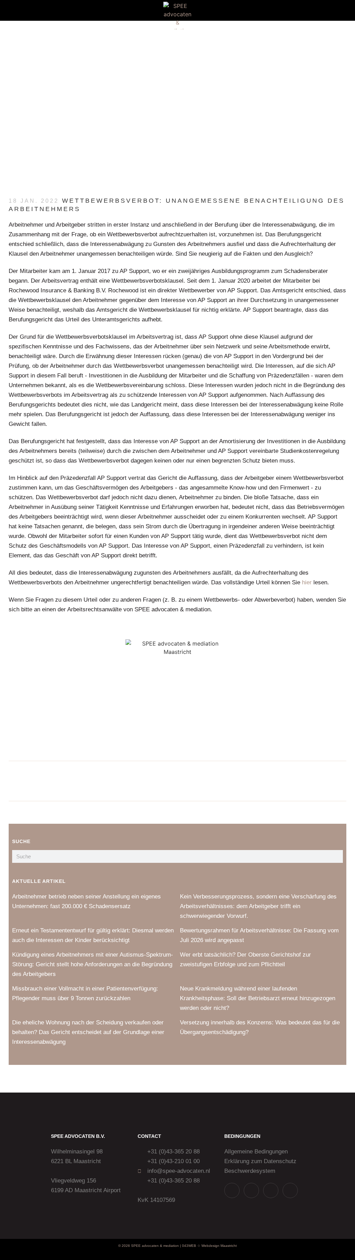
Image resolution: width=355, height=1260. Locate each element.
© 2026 (124, 1246)
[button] (20, 10)
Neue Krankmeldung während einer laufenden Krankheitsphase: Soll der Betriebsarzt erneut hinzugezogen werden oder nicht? (257, 998)
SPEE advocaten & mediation (155, 1246)
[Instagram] (251, 1190)
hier (307, 582)
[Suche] (336, 856)
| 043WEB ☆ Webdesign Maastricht (208, 1246)
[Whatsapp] (232, 1190)
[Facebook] (290, 1190)
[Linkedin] (270, 1190)
